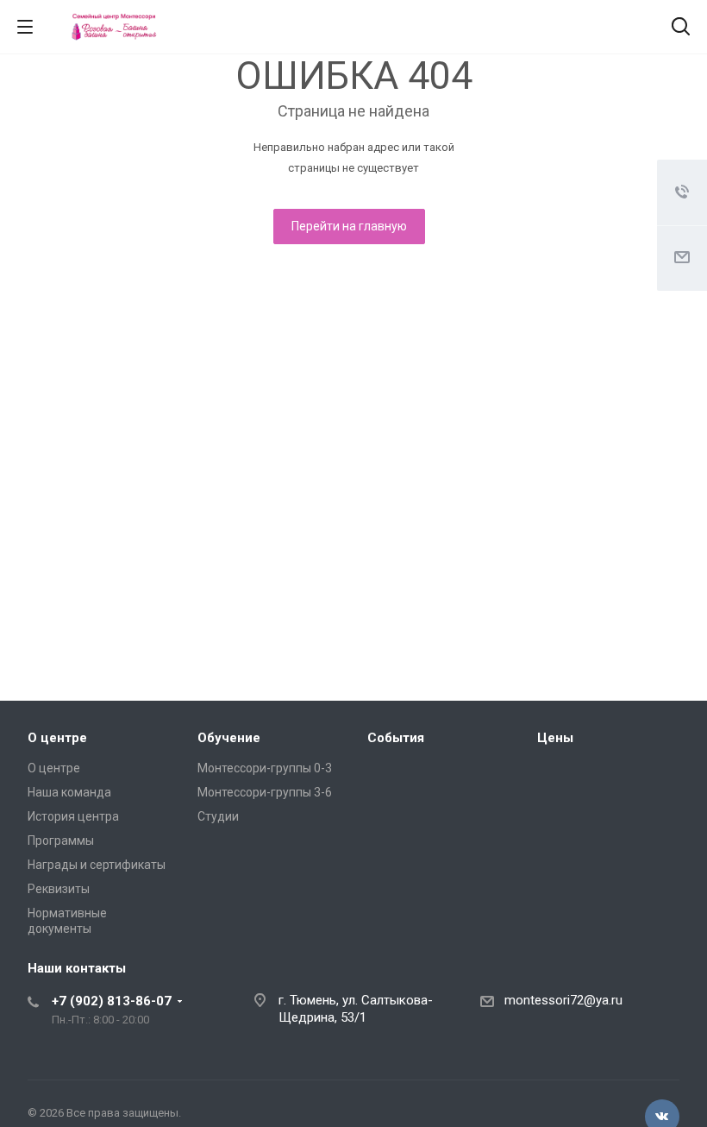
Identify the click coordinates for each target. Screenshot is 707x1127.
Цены (555, 738)
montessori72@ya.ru (563, 1000)
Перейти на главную (349, 226)
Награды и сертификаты (97, 865)
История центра (73, 816)
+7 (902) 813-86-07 (112, 1001)
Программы (61, 840)
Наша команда (69, 792)
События (395, 738)
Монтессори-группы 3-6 (264, 792)
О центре (57, 738)
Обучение (228, 738)
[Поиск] (681, 28)
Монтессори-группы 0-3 (264, 768)
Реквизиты (59, 889)
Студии (218, 816)
